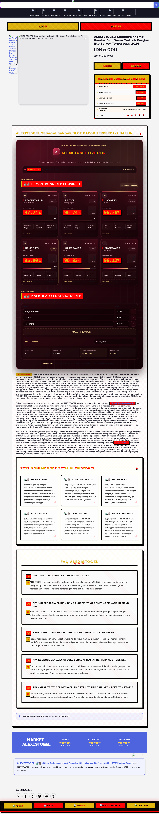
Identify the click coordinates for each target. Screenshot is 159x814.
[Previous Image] (21, 70)
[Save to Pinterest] (39, 796)
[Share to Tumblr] (53, 796)
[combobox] (77, 5)
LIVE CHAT (143, 806)
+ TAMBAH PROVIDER (79, 332)
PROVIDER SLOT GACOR (122, 403)
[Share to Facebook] (25, 796)
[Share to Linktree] (32, 796)
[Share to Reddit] (46, 796)
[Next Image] (86, 70)
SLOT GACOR (121, 443)
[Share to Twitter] (18, 796)
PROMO (19, 805)
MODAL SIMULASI (31, 341)
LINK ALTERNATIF (111, 806)
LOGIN (43, 26)
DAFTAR (116, 26)
